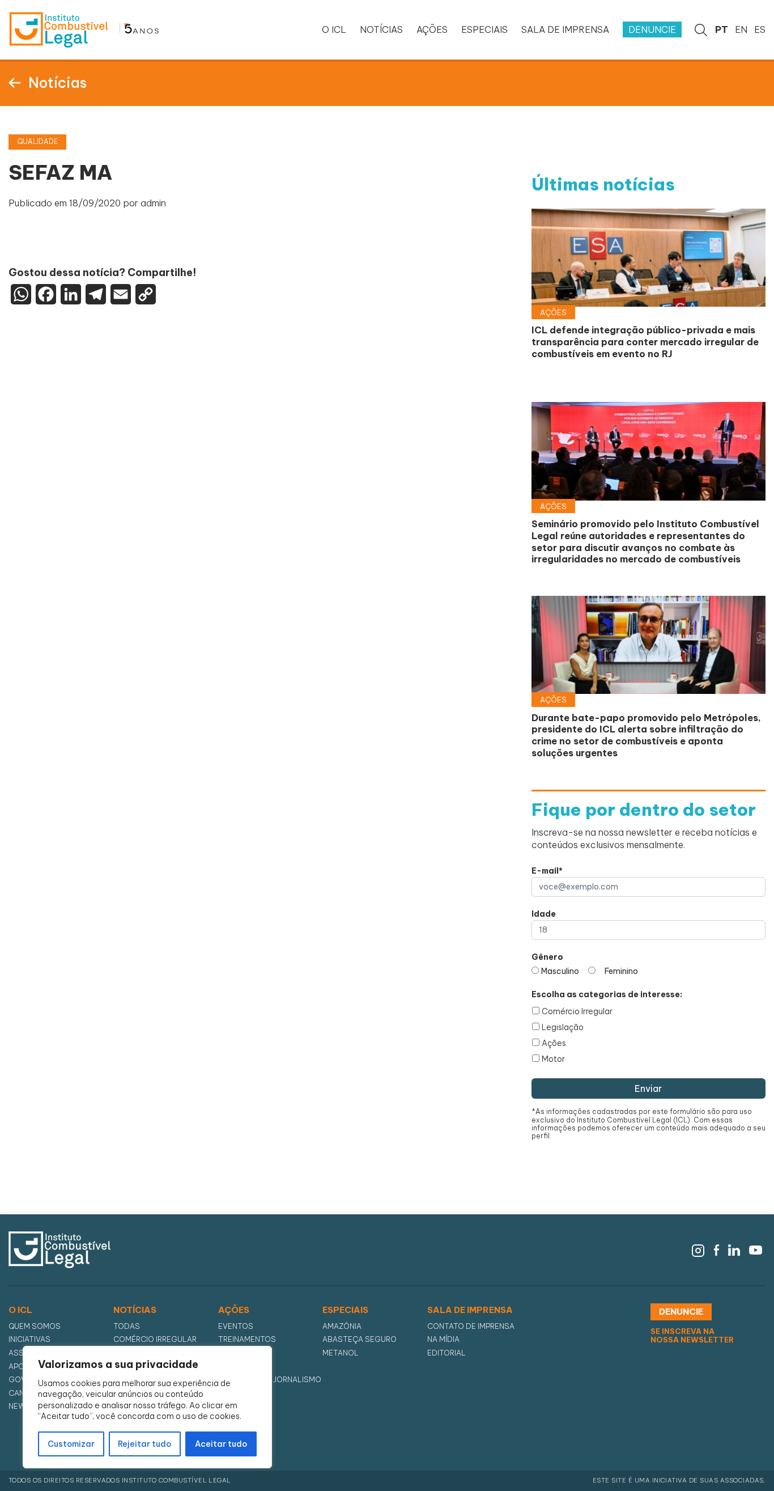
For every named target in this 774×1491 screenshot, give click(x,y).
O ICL (334, 29)
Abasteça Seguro (359, 1339)
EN (741, 29)
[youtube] (755, 1249)
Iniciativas (29, 1339)
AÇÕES (432, 29)
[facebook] (716, 1249)
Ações (554, 1043)
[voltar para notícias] (14, 81)
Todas (126, 1326)
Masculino (560, 971)
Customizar (71, 1444)
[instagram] (698, 1249)
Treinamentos (247, 1339)
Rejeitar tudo (144, 1444)
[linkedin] (734, 1249)
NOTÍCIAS (381, 29)
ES (760, 29)
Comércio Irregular (577, 1011)
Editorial (446, 1353)
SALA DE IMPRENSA (565, 29)
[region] (147, 1407)
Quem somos (34, 1326)
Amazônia (342, 1326)
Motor (553, 1059)
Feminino (621, 971)
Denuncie (652, 29)
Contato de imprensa (470, 1326)
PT (721, 29)
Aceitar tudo (221, 1444)
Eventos (235, 1326)
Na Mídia (443, 1339)
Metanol (340, 1353)
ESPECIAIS (484, 29)
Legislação (563, 1027)
